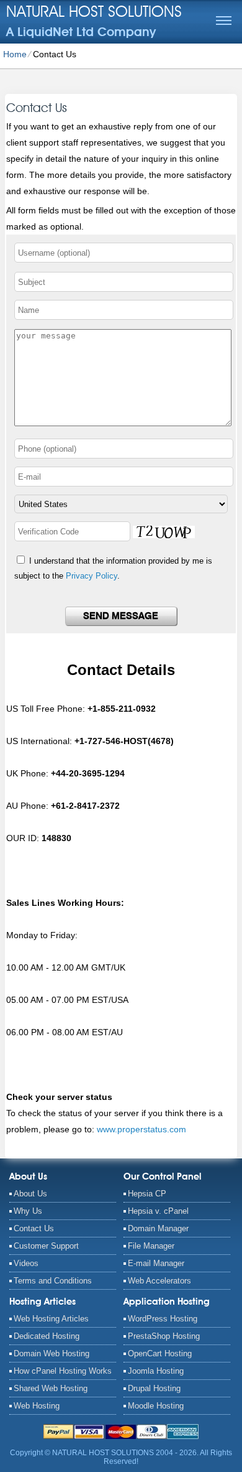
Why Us (28, 1211)
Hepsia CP (147, 1193)
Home (15, 54)
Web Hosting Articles (51, 1318)
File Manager (151, 1246)
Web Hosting (37, 1405)
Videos (26, 1263)
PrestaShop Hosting (164, 1336)
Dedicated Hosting (46, 1336)
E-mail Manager (156, 1263)
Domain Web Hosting (51, 1353)
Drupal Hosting (154, 1388)
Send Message (120, 616)
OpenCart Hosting (160, 1353)
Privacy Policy (91, 575)
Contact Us (34, 1228)
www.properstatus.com (141, 1129)
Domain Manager (158, 1228)
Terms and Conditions (53, 1280)
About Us (30, 1193)
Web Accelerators (159, 1280)
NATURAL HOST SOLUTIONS (94, 11)
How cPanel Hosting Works (63, 1371)
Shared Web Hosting (50, 1388)
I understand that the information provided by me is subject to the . (113, 568)
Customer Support (46, 1246)
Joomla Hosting (156, 1371)
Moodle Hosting (156, 1405)
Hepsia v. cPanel (158, 1211)
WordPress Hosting (162, 1318)
